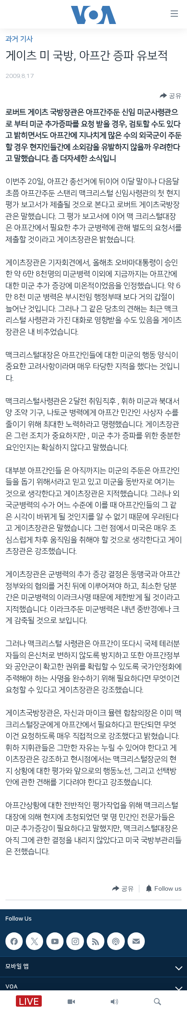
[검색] (157, 1001)
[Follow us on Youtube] (55, 941)
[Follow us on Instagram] (75, 941)
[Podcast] (115, 941)
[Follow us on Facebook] (14, 941)
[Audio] (114, 1001)
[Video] (71, 1001)
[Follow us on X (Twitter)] (34, 941)
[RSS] (95, 941)
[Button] (171, 95)
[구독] (136, 941)
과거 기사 (19, 39)
